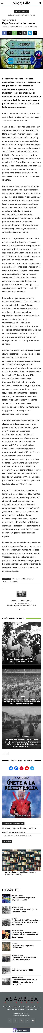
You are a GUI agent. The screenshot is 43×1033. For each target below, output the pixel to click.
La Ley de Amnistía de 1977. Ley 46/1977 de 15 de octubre (21, 660)
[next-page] (7, 753)
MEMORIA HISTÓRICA (21, 736)
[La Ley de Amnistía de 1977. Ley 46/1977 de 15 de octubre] (21, 643)
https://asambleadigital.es (21, 603)
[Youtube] (33, 1020)
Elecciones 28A (20, 579)
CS (13, 579)
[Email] (19, 33)
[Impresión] (24, 33)
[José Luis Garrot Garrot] (21, 594)
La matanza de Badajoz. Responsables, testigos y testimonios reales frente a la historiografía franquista (21, 701)
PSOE (15, 582)
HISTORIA (21, 656)
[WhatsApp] (14, 33)
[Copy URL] (35, 33)
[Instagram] (15, 1020)
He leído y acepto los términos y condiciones (20, 828)
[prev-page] (3, 753)
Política (5, 582)
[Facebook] (4, 33)
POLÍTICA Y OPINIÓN (9, 20)
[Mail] (23, 609)
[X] (9, 33)
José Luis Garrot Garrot (13, 27)
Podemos (30, 579)
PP (10, 582)
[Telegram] (30, 33)
